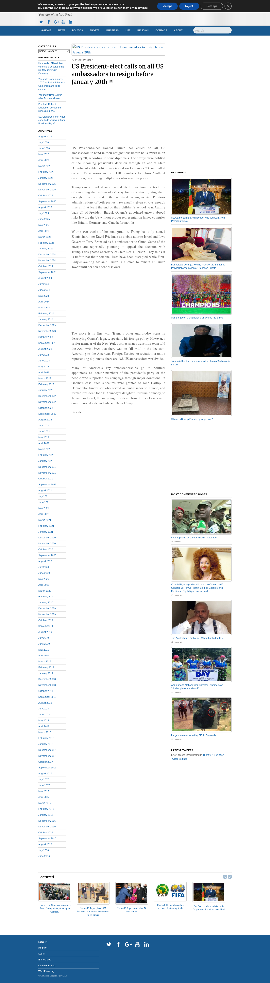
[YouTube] (63, 21)
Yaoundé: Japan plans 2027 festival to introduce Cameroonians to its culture (93, 911)
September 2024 (47, 272)
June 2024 (44, 290)
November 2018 (47, 685)
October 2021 (45, 478)
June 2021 (44, 502)
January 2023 (45, 390)
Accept (167, 6)
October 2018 (45, 691)
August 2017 (45, 773)
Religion (143, 30)
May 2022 (43, 437)
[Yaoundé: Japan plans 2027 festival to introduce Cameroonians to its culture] (93, 903)
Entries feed (44, 959)
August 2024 (45, 278)
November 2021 (47, 473)
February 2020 (46, 596)
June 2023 (44, 360)
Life (128, 30)
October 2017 (45, 762)
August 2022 (45, 419)
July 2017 (43, 779)
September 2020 (47, 555)
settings (143, 8)
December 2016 (47, 820)
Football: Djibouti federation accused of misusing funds (49, 107)
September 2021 (47, 484)
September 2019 (47, 626)
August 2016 (45, 844)
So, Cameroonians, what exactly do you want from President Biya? (51, 120)
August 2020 (45, 561)
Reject (189, 6)
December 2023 (47, 325)
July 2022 (43, 425)
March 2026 (44, 166)
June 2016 (44, 856)
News (61, 30)
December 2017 (47, 750)
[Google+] (56, 21)
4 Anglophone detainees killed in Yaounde (194, 537)
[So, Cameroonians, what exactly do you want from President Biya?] (209, 901)
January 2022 (45, 461)
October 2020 (45, 549)
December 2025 (47, 184)
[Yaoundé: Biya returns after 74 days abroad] (131, 903)
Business (112, 30)
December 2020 (47, 537)
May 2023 (43, 366)
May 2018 (43, 720)
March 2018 (44, 732)
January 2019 (45, 673)
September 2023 (47, 343)
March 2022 (44, 449)
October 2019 (45, 620)
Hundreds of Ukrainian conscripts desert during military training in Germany (55, 908)
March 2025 (44, 237)
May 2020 (43, 579)
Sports (94, 30)
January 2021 (45, 531)
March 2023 (44, 378)
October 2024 (45, 266)
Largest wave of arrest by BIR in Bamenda (193, 735)
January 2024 (45, 319)
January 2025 (45, 248)
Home (47, 30)
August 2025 (45, 207)
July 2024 (43, 284)
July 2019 (43, 638)
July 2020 (43, 567)
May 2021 (43, 508)
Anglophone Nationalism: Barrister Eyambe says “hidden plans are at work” (197, 687)
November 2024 (47, 260)
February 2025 (46, 242)
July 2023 (43, 355)
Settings (212, 6)
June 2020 (44, 573)
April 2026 (43, 160)
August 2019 (45, 632)
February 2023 (46, 384)
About (178, 30)
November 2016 (47, 826)
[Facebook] (48, 21)
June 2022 (44, 431)
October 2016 (45, 832)
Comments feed (46, 965)
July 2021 (43, 496)
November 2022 (47, 402)
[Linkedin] (70, 21)
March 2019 (44, 661)
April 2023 (43, 372)
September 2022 (47, 414)
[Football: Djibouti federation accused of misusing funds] (170, 900)
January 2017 (45, 815)
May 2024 (43, 296)
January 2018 (45, 744)
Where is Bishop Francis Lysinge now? (192, 419)
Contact (161, 30)
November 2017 (47, 756)
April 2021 (43, 514)
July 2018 (43, 708)
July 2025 (43, 213)
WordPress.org (46, 971)
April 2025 (43, 231)
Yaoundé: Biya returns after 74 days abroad (131, 909)
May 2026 (43, 154)
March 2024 (44, 307)
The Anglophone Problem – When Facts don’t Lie (197, 638)
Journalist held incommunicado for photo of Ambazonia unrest (200, 363)
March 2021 (44, 520)
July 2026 (43, 142)
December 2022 (47, 396)
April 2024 (43, 301)
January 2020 (45, 602)
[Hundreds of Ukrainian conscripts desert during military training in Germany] (54, 900)
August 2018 (45, 703)
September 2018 (47, 697)
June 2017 (44, 785)
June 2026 (44, 148)
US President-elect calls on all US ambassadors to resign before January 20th (117, 74)
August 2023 (45, 349)
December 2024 (47, 254)
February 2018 (46, 738)
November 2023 (47, 331)
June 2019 (44, 644)
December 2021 (47, 467)
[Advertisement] (118, 115)
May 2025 (43, 225)
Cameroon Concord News (51, 975)
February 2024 (46, 313)
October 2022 (45, 408)
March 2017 (44, 803)
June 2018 (44, 714)
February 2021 (46, 526)
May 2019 (43, 649)
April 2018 (43, 726)
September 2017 (47, 767)
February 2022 (46, 455)
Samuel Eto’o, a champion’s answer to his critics (197, 317)
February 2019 (46, 667)
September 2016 (47, 838)
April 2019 (43, 655)
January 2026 (45, 178)
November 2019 (47, 614)
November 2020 (47, 543)
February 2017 (46, 809)
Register (42, 947)
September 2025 (47, 201)
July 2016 (43, 850)
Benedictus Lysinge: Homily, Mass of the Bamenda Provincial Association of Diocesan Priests (198, 266)
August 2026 (45, 136)
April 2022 (43, 443)
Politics (77, 30)
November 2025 (47, 189)
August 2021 (45, 490)
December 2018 (47, 679)
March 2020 (44, 590)
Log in (41, 953)
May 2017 (43, 791)
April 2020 (43, 585)
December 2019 (47, 608)
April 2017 (43, 797)
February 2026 (46, 172)
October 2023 (45, 337)
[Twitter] (41, 21)
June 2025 (44, 219)
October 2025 (45, 195)
